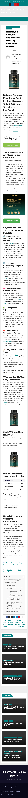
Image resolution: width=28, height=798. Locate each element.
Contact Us (12, 791)
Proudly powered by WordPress (8, 786)
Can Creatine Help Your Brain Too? (13, 663)
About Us (7, 791)
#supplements (15, 63)
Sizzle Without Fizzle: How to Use (14, 606)
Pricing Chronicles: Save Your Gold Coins (14, 609)
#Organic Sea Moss (16, 61)
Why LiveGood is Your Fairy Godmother (13, 604)
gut (14, 316)
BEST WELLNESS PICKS (13, 9)
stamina (19, 299)
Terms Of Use (11, 794)
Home (2, 791)
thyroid (5, 278)
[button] (20, 18)
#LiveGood (14, 56)
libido (4, 303)
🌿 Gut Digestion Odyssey (14, 598)
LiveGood (12, 127)
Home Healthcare (17, 751)
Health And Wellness (12, 737)
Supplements (9, 28)
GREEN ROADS (20, 1)
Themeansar (13, 787)
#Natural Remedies (16, 59)
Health (5, 402)
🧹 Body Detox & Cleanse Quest (15, 602)
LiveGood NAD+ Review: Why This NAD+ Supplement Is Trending (13, 648)
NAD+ (10, 644)
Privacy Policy (4, 794)
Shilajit (16, 125)
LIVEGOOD (5, 1)
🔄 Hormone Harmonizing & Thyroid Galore (14, 593)
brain (11, 243)
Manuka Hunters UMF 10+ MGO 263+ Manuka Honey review (13, 757)
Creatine (5, 660)
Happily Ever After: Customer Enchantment (13, 612)
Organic (21, 125)
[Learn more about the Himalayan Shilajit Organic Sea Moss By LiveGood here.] (11, 220)
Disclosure (18, 791)
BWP (14, 50)
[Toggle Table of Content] (21, 577)
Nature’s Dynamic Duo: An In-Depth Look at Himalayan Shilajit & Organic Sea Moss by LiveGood (13, 581)
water (4, 439)
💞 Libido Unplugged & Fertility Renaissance (15, 596)
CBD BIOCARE (12, 1)
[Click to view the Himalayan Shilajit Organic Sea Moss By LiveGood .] (14, 563)
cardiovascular (7, 341)
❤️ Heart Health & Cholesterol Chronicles (15, 600)
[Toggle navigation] (26, 19)
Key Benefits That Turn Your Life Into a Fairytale (15, 588)
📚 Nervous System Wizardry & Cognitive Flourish (15, 591)
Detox (5, 737)
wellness (15, 131)
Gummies (9, 570)
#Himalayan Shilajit (16, 54)
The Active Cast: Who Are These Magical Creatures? (14, 585)
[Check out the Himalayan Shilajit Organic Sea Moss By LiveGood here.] (11, 145)
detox (16, 355)
